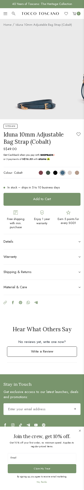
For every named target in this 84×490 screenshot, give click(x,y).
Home (7, 24)
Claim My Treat (42, 468)
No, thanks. (42, 482)
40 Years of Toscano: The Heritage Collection (42, 4)
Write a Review (48, 353)
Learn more (46, 154)
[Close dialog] (80, 431)
